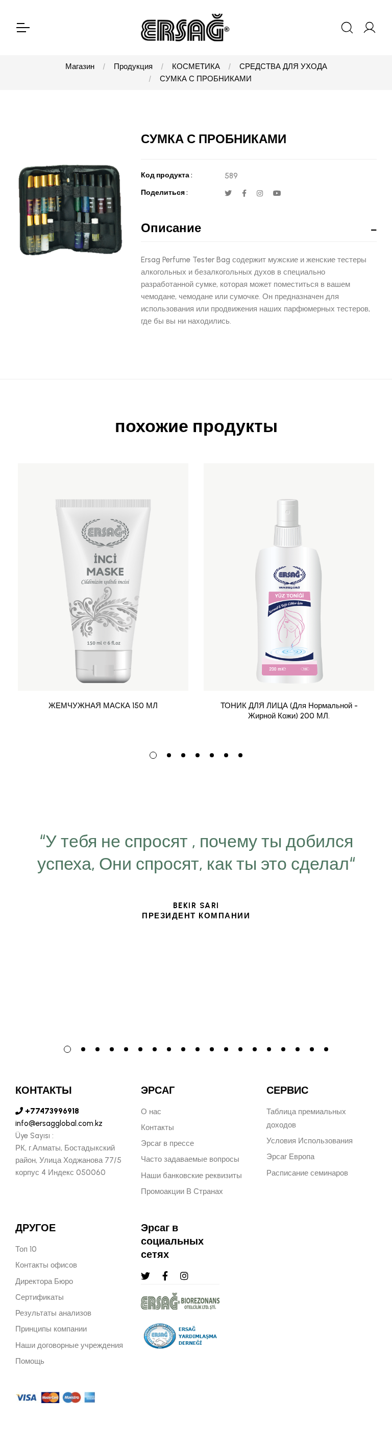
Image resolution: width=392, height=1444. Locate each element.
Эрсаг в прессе (167, 1143)
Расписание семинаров (307, 1173)
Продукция (133, 66)
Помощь (29, 1361)
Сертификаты (39, 1297)
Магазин (79, 66)
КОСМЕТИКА (196, 66)
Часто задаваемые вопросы (190, 1159)
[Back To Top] (364, 1380)
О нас (151, 1111)
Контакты (157, 1127)
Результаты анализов (53, 1313)
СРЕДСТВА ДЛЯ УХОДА (283, 66)
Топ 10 (26, 1249)
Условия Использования (309, 1140)
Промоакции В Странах (182, 1191)
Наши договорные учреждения (69, 1345)
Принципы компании (51, 1329)
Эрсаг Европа (290, 1156)
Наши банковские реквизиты (191, 1175)
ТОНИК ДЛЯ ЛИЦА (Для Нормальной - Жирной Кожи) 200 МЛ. (289, 710)
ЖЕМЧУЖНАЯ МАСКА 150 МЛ (103, 705)
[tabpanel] (103, 599)
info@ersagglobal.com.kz (59, 1123)
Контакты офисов (46, 1265)
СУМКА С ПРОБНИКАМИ (206, 78)
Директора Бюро (44, 1281)
